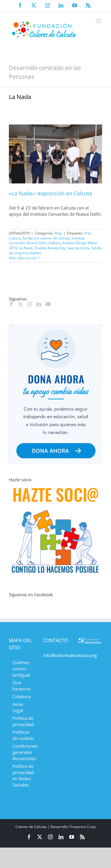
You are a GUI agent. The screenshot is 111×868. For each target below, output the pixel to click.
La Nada (26, 247)
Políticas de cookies (23, 735)
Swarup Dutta (78, 247)
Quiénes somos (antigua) (21, 668)
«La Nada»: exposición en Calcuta (50, 193)
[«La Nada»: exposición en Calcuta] (55, 153)
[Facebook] (11, 304)
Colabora (21, 696)
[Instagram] (29, 304)
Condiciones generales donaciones (23, 752)
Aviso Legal (17, 707)
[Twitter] (20, 304)
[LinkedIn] (38, 304)
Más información (23, 257)
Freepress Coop (83, 826)
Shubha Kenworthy (49, 247)
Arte (87, 233)
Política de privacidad (23, 721)
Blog (58, 233)
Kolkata (55, 242)
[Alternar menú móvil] (99, 21)
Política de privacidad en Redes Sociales (23, 775)
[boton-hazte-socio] (55, 484)
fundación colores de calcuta (46, 238)
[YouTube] (48, 304)
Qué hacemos (21, 686)
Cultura (15, 238)
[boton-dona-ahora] (55, 326)
